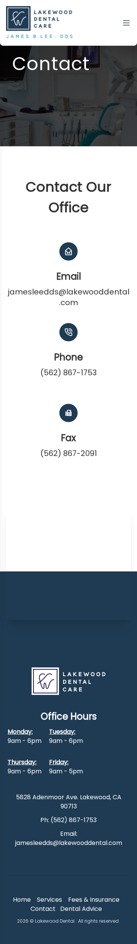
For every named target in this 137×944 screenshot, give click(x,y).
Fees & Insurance (93, 899)
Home (22, 899)
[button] (68, 437)
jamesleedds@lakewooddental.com (68, 297)
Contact (43, 908)
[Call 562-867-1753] (68, 332)
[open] (126, 22)
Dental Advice (81, 908)
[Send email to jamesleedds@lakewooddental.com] (68, 251)
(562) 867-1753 (68, 372)
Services (49, 899)
